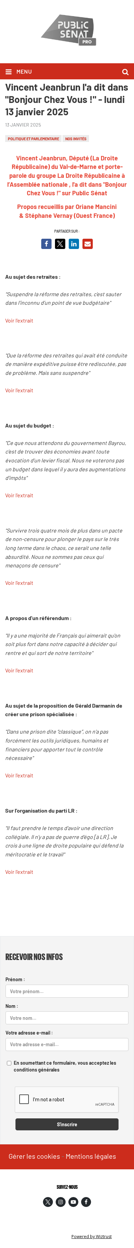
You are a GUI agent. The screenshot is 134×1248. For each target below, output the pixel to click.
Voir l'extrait (19, 320)
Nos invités (76, 138)
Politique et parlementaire (33, 138)
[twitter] (48, 1202)
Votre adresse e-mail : (29, 1033)
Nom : (11, 1006)
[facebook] (86, 1202)
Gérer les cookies (34, 1156)
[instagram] (61, 1202)
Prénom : (15, 979)
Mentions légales (91, 1156)
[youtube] (73, 1202)
